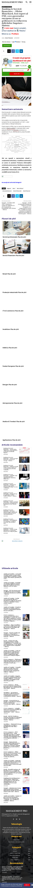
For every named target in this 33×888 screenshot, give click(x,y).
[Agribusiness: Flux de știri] (16, 431)
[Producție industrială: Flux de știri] (16, 283)
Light (13, 42)
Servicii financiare (7, 6)
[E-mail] (9, 51)
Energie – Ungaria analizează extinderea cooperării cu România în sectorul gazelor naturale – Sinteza (12, 634)
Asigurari (9, 188)
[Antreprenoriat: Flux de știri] (16, 394)
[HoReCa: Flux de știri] (16, 339)
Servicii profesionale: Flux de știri (14, 237)
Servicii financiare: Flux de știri (13, 255)
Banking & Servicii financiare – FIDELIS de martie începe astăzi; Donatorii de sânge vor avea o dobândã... (11, 486)
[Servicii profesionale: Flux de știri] (16, 228)
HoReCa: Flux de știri (10, 348)
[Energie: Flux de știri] (16, 376)
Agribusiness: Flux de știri (12, 440)
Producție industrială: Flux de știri (14, 292)
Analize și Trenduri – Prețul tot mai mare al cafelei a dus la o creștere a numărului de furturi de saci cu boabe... (12, 609)
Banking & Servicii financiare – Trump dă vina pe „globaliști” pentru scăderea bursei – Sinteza (10, 494)
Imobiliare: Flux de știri (11, 329)
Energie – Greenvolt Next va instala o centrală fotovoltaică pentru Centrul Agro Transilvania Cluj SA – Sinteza (12, 702)
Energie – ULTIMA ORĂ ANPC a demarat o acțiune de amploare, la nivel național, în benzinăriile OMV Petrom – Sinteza (9, 206)
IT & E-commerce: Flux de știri (13, 311)
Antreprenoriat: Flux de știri (12, 403)
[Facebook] (13, 51)
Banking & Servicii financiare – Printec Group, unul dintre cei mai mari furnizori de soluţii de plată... (11, 530)
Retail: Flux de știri (9, 274)
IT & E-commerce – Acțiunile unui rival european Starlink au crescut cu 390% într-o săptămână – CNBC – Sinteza (12, 710)
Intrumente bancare (6, 191)
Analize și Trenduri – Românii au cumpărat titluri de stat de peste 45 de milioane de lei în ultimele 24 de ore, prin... (12, 584)
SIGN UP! (17, 73)
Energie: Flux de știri (10, 385)
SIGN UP (27, 884)
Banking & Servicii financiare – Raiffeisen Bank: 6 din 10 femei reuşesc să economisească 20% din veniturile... (11, 467)
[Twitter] (17, 51)
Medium (18, 42)
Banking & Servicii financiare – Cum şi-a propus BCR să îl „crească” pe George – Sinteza (11, 459)
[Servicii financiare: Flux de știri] (16, 246)
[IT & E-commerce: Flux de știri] (16, 302)
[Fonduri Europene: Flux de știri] (16, 357)
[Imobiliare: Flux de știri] (16, 320)
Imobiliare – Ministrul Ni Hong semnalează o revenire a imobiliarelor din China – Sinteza (12, 725)
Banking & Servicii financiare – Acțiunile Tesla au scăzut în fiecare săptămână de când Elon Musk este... (10, 477)
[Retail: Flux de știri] (16, 265)
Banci (14, 188)
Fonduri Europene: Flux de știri (13, 366)
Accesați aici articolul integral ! (12, 182)
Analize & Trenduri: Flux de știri (14, 421)
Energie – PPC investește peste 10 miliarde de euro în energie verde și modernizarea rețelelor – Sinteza (12, 592)
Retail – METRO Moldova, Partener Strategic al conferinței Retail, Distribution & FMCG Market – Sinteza (13, 718)
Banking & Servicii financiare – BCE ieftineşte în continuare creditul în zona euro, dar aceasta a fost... (10, 521)
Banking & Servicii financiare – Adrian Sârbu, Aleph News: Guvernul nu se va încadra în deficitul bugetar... (10, 450)
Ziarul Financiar (9, 38)
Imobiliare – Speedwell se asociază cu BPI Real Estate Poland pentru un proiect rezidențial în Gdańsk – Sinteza (12, 694)
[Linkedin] (21, 51)
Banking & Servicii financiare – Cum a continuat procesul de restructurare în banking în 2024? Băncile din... (11, 503)
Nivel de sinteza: (6, 42)
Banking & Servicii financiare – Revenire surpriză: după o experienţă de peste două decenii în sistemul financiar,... (10, 512)
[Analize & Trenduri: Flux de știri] (16, 413)
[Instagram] (16, 819)
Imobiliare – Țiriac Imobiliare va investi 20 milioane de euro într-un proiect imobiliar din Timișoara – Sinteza (12, 626)
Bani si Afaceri (20, 188)
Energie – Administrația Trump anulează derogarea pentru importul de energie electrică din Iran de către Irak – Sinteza (13, 789)
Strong (23, 42)
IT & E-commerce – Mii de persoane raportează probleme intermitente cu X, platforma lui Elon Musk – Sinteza (12, 686)
